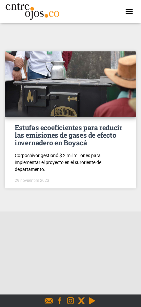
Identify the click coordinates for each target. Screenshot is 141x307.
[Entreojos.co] (35, 11)
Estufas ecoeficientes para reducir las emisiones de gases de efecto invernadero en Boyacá (68, 135)
